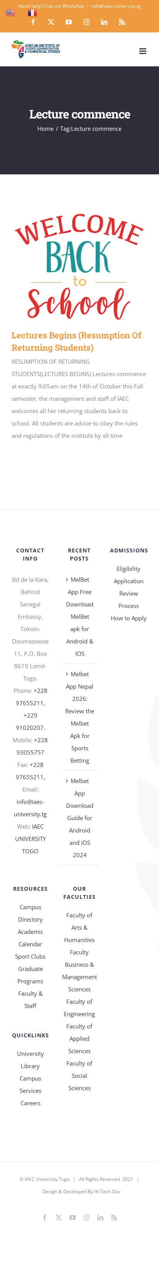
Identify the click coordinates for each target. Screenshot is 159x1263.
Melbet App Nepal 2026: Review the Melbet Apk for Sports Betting (79, 717)
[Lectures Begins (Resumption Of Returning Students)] (79, 269)
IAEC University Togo (47, 1179)
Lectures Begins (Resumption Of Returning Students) (68, 269)
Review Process (128, 599)
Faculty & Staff (30, 999)
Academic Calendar (30, 938)
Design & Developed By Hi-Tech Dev (81, 1191)
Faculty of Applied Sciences (79, 1038)
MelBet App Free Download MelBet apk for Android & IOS (79, 616)
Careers (30, 1103)
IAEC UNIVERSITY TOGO (30, 838)
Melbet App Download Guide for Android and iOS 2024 (79, 818)
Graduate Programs (30, 975)
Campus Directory (30, 913)
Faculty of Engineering (79, 1008)
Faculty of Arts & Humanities (79, 927)
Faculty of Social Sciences (79, 1075)
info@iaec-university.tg (115, 6)
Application (129, 581)
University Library (30, 1060)
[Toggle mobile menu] (143, 51)
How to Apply (129, 618)
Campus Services (30, 1084)
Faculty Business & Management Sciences (79, 970)
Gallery (90, 269)
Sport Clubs (30, 956)
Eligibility (128, 568)
